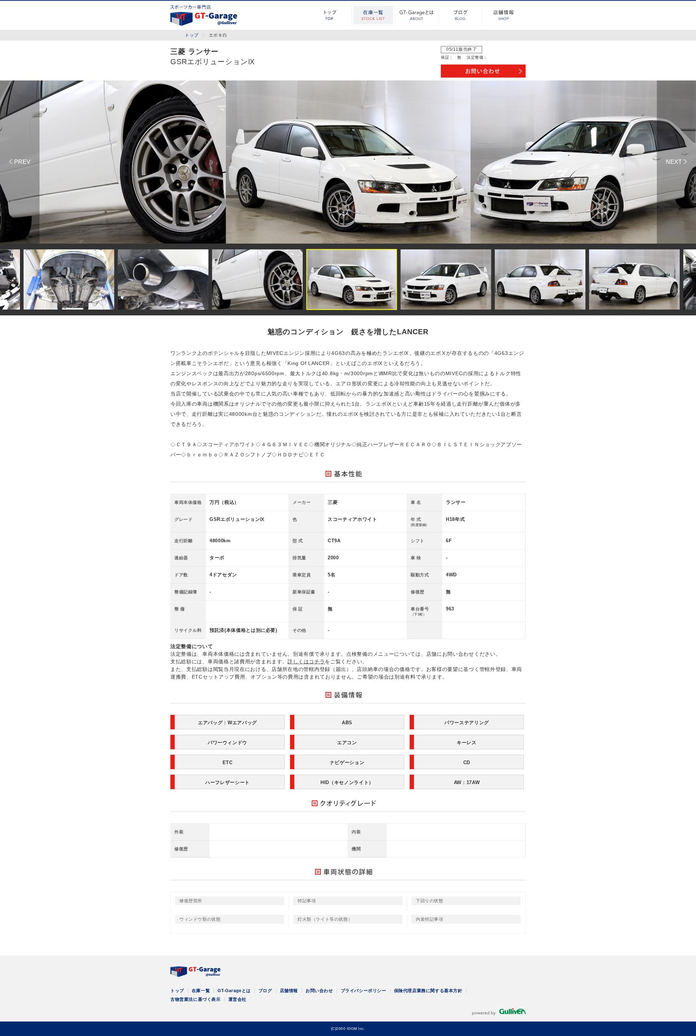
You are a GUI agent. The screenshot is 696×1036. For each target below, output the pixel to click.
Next (676, 162)
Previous (20, 162)
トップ (330, 15)
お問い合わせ (319, 990)
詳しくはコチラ (306, 661)
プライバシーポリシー (363, 990)
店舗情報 (504, 15)
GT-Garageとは (417, 15)
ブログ (460, 15)
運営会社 (237, 999)
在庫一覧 (373, 15)
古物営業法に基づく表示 (195, 999)
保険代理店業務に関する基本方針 (428, 990)
